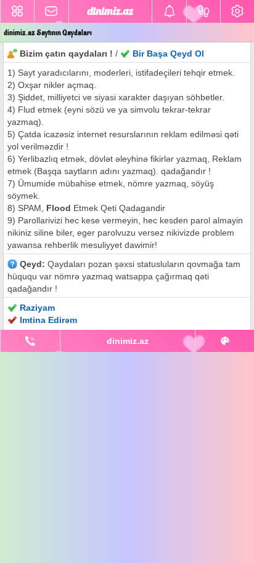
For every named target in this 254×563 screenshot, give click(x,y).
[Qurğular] (237, 11)
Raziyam (37, 308)
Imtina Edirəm (48, 320)
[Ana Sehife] (17, 11)
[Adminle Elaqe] (30, 341)
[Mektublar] (169, 11)
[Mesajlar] (51, 11)
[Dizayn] (224, 341)
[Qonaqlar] (203, 11)
